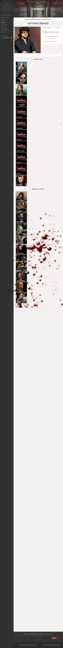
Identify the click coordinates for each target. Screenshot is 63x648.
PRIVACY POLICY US (34, 644)
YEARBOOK (3, 22)
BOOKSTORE (3, 27)
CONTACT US (3, 32)
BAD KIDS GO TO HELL (46, 19)
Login (58, 1)
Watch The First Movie (5, 15)
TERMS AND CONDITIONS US (24, 644)
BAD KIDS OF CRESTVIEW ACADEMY (32, 19)
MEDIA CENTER (4, 24)
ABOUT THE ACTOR (57, 27)
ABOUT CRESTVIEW (4, 17)
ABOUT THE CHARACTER (47, 27)
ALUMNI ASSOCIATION (5, 29)
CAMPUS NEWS (4, 20)
